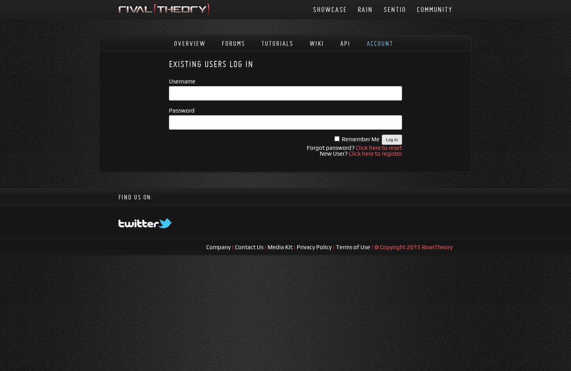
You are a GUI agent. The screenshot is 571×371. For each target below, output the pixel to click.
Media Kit (281, 247)
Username (182, 81)
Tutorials (277, 43)
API (345, 43)
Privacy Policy (315, 247)
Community (435, 9)
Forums (233, 43)
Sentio (395, 9)
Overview (189, 43)
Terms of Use (353, 247)
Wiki (317, 43)
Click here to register (375, 153)
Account (380, 43)
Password (182, 110)
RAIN (365, 9)
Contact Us (249, 247)
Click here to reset (379, 147)
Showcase (330, 9)
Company (219, 247)
